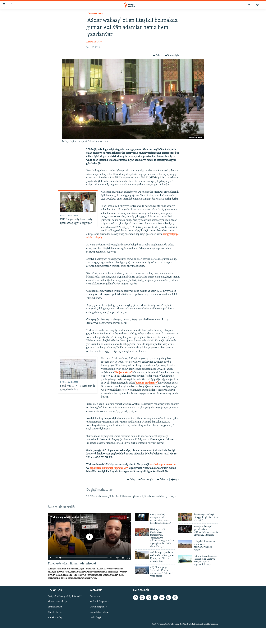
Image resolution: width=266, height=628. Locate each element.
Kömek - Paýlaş (55, 612)
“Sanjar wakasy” (123, 372)
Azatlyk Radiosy (94, 42)
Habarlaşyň (95, 617)
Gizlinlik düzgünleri (99, 602)
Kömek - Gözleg (55, 617)
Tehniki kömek (55, 607)
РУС (249, 5)
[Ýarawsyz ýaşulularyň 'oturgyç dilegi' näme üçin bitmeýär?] (185, 517)
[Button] (157, 55)
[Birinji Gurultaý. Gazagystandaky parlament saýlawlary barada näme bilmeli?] (142, 517)
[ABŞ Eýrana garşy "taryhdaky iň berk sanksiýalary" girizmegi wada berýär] (142, 570)
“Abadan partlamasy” (146, 383)
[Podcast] (175, 597)
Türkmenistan (94, 14)
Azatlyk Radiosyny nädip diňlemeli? (64, 596)
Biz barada (95, 596)
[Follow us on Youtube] (155, 597)
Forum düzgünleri (98, 607)
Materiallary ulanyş (99, 612)
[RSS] (168, 597)
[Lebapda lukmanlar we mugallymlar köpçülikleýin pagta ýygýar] (185, 544)
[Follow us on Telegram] (162, 597)
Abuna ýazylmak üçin (58, 602)
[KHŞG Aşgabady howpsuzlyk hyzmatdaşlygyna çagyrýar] (78, 202)
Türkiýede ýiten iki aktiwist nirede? (69, 517)
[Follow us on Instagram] (142, 597)
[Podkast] (257, 5)
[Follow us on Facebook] (135, 597)
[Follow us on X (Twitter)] (148, 597)
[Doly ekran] (128, 557)
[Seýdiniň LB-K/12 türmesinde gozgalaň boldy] (78, 369)
